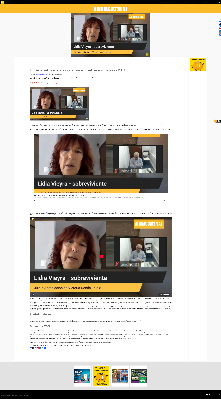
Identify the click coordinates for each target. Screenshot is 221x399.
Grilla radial (205, 2)
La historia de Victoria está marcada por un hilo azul (41, 212)
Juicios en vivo (186, 2)
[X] (219, 24)
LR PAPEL (210, 2)
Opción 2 (218, 123)
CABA (47, 74)
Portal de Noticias (178, 2)
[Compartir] (219, 35)
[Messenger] (219, 26)
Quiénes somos (215, 2)
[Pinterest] (219, 28)
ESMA (50, 74)
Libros (161, 2)
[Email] (219, 33)
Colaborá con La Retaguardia (169, 2)
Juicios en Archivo (192, 2)
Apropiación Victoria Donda (41, 74)
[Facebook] (219, 21)
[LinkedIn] (219, 31)
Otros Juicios (199, 2)
